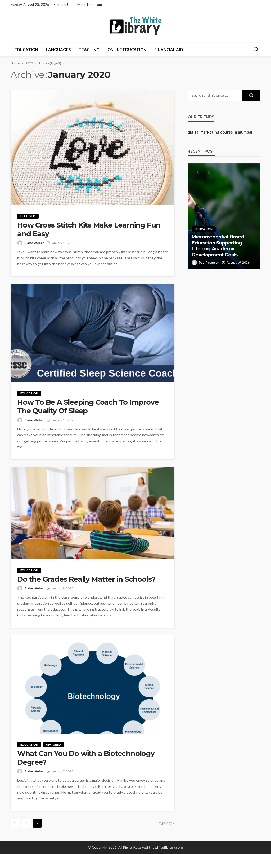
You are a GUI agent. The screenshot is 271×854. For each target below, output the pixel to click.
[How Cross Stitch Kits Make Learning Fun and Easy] (92, 147)
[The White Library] (135, 26)
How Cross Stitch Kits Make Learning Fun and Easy (88, 229)
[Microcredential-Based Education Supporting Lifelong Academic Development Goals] (224, 216)
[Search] (255, 49)
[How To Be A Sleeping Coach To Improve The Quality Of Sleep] (92, 333)
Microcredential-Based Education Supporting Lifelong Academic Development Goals (218, 245)
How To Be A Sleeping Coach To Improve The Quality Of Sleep (88, 406)
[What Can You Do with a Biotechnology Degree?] (92, 684)
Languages (58, 49)
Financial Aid (168, 49)
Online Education (126, 49)
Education (26, 49)
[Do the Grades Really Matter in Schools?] (92, 513)
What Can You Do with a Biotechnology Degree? (86, 757)
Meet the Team (89, 4)
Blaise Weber (34, 243)
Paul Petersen (209, 262)
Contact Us (62, 4)
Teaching (89, 49)
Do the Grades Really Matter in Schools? (86, 579)
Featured (27, 216)
